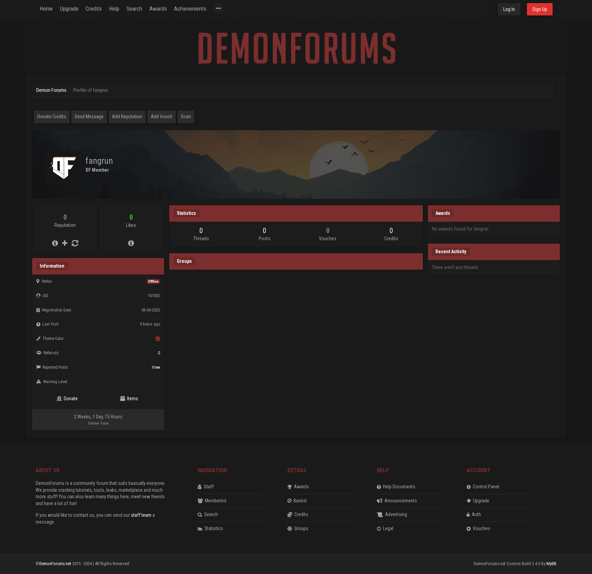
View (156, 367)
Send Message (89, 116)
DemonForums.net (55, 563)
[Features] (218, 8)
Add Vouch (161, 116)
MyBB (551, 563)
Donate (70, 398)
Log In (509, 9)
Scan (186, 116)
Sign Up (539, 9)
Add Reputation (127, 116)
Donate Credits (51, 116)
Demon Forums (51, 90)
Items (131, 398)
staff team (141, 515)
